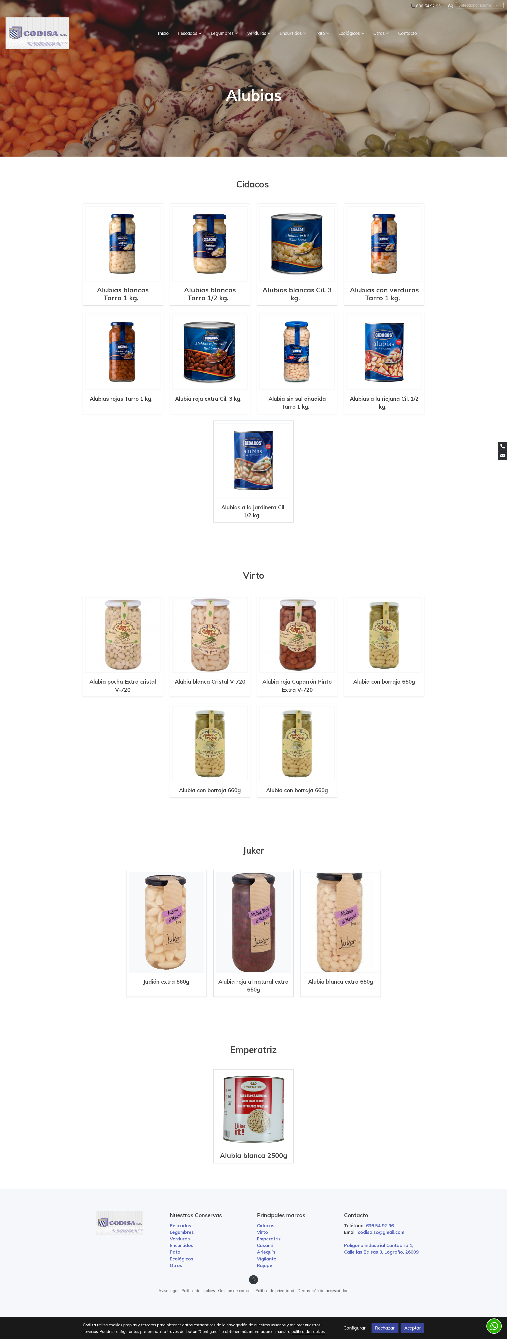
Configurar (355, 1328)
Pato (175, 1252)
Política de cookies (198, 1290)
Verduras (180, 1238)
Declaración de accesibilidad (323, 1290)
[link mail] (502, 455)
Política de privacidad (275, 1290)
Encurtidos (181, 1245)
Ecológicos (181, 1258)
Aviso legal (168, 1290)
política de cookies (308, 1331)
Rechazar (385, 1328)
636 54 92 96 (428, 5)
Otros (176, 1265)
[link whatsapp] (450, 5)
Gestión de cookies (235, 1290)
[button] (189, 33)
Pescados (180, 1225)
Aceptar (412, 1328)
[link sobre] (122, 1223)
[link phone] (502, 446)
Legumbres (182, 1232)
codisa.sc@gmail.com (381, 1232)
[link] (37, 33)
